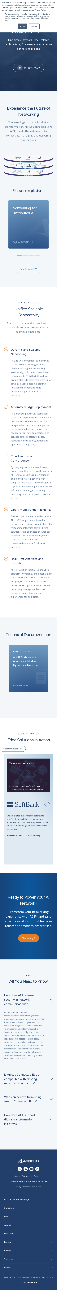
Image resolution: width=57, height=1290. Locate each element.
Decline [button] (34, 26)
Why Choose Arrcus (26, 1186)
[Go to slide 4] (37, 255)
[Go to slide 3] (31, 255)
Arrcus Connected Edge (26, 1176)
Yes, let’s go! (28, 938)
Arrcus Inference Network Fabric (27, 1181)
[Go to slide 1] (19, 255)
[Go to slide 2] (25, 255)
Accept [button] (22, 26)
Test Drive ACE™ (28, 269)
